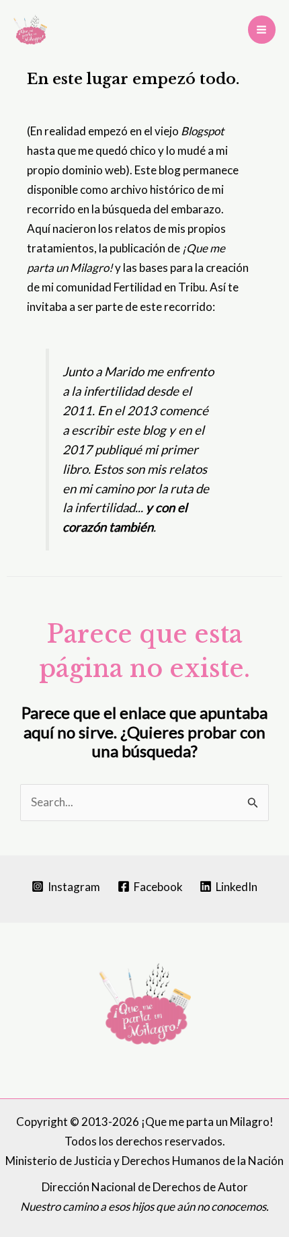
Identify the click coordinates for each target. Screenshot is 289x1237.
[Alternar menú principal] (262, 29)
